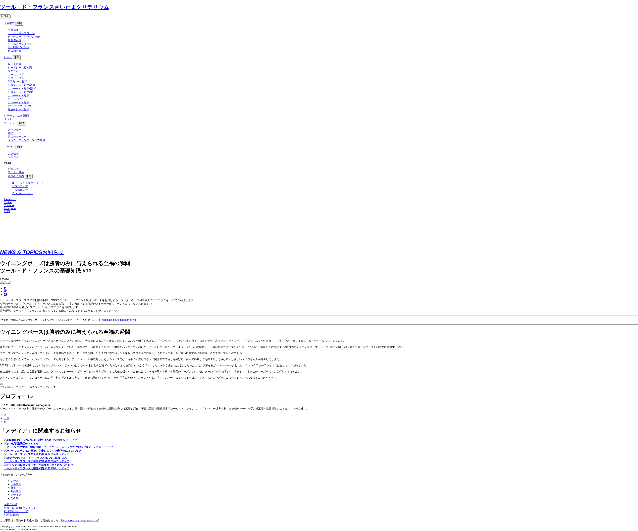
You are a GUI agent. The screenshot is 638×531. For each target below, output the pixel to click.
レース (8, 57)
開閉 (19, 23)
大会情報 (16, 484)
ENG (7, 211)
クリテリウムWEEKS (17, 115)
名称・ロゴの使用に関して (20, 507)
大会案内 (9, 23)
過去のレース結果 (18, 109)
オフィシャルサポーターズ (28, 182)
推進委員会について (16, 511)
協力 (10, 133)
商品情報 (16, 491)
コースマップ (16, 74)
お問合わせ (10, 504)
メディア (5, 282)
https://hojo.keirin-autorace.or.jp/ (80, 520)
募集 (13, 487)
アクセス (9, 146)
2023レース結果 (17, 81)
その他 (15, 498)
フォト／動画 (16, 172)
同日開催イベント (18, 47)
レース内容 (14, 64)
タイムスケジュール (20, 43)
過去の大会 (14, 50)
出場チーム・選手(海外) (22, 85)
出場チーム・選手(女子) (22, 92)
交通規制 (13, 157)
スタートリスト (17, 78)
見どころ (13, 71)
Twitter (8, 202)
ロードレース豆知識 (20, 67)
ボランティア (20, 186)
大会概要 (13, 29)
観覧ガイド (14, 40)
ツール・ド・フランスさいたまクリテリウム (54, 7)
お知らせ (13, 168)
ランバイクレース (22, 193)
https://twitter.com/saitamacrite (119, 319)
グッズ (8, 119)
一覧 (6, 418)
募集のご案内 (16, 176)
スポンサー (10, 123)
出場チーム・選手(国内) (22, 88)
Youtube (9, 205)
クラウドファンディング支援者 (26, 140)
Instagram (10, 208)
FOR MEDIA (11, 514)
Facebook (10, 199)
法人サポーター (17, 136)
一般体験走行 (20, 189)
